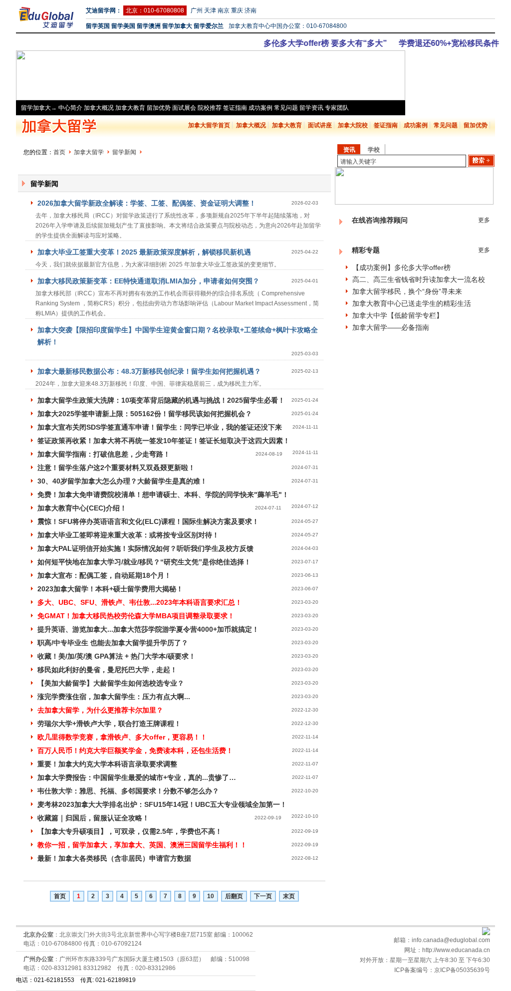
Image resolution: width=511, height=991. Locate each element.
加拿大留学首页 (209, 125)
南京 (224, 10)
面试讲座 (320, 125)
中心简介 (70, 107)
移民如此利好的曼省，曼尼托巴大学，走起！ (107, 670)
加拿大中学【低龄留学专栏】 (397, 315)
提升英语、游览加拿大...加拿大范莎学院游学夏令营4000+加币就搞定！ (148, 629)
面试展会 (184, 107)
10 (210, 896)
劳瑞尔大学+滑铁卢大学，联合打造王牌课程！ (109, 724)
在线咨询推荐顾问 (380, 220)
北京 (132, 10)
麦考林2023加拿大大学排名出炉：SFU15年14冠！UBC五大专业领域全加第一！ (162, 804)
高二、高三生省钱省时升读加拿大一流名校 (418, 279)
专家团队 (337, 107)
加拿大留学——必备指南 (390, 327)
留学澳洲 (149, 25)
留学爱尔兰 (209, 25)
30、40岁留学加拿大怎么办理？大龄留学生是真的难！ (122, 481)
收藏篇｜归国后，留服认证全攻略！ (93, 818)
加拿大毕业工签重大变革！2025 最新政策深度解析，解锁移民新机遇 (144, 252)
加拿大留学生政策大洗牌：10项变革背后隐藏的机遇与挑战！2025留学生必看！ (161, 400)
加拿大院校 (353, 125)
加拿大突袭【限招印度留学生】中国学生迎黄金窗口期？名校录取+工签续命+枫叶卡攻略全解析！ (177, 336)
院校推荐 (210, 107)
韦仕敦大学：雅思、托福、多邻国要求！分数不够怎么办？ (128, 791)
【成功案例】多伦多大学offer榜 (401, 267)
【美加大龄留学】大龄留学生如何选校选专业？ (110, 683)
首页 (59, 152)
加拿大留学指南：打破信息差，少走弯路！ (103, 454)
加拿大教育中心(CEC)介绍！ (82, 508)
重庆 (237, 10)
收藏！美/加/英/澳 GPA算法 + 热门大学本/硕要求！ (116, 656)
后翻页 (234, 896)
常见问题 (286, 107)
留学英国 (98, 25)
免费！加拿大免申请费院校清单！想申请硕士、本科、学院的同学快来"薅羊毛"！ (163, 494)
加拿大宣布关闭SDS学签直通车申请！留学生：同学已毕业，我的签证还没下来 (159, 427)
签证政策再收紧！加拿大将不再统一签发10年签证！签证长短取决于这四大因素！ (163, 441)
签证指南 (235, 107)
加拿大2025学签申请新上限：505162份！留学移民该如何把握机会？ (144, 414)
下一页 (263, 896)
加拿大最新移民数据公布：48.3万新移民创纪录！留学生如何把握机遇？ (149, 371)
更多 (484, 220)
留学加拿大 (177, 25)
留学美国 (123, 25)
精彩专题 (366, 250)
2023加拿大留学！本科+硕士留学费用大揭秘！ (110, 589)
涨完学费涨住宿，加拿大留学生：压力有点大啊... (113, 697)
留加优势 (159, 107)
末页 (289, 896)
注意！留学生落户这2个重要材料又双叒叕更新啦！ (116, 468)
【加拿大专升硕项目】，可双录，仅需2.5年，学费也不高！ (129, 831)
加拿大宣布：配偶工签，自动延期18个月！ (104, 575)
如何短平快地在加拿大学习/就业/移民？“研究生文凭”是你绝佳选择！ (144, 562)
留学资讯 (311, 107)
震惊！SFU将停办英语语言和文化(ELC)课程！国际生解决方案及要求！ (148, 521)
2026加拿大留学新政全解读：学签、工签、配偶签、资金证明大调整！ (146, 203)
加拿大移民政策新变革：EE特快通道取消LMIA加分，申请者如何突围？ (148, 281)
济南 (250, 10)
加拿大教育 (130, 107)
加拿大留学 (89, 152)
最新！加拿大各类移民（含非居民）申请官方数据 (114, 858)
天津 (210, 10)
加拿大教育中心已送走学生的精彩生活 (411, 303)
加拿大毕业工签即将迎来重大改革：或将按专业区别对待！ (128, 535)
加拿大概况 (99, 107)
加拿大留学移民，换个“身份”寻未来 (407, 291)
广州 (197, 10)
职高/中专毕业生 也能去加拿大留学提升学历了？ (112, 643)
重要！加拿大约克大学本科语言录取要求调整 (107, 764)
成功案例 (260, 107)
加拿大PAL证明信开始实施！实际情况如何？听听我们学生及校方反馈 (145, 548)
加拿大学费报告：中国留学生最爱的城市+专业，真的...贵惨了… (136, 777)
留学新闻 (124, 152)
